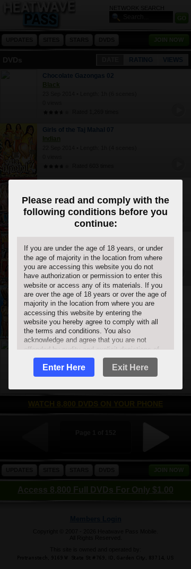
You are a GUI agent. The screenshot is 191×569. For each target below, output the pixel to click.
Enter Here (63, 367)
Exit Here (130, 367)
